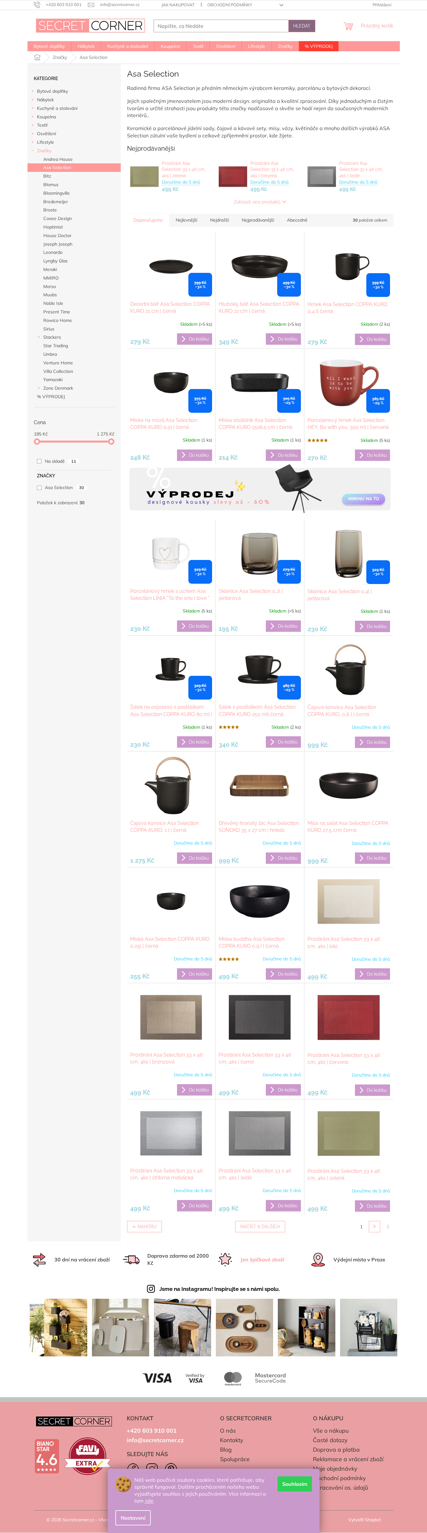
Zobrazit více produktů (257, 201)
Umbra (50, 354)
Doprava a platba (336, 1449)
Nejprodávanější (258, 220)
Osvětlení (46, 133)
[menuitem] (49, 46)
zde (149, 1501)
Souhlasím (294, 1484)
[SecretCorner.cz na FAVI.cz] (87, 1456)
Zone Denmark (58, 388)
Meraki (50, 269)
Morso (49, 286)
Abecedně (297, 220)
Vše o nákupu (331, 1430)
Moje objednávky (335, 1468)
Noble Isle (53, 303)
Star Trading (55, 346)
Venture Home (58, 363)
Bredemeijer (55, 201)
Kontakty (231, 1440)
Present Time (56, 312)
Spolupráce (235, 1459)
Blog (226, 1449)
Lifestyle (45, 142)
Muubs (50, 295)
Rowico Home (57, 320)
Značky (44, 151)
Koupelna (46, 117)
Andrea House (58, 159)
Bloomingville (56, 193)
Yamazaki (53, 379)
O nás (228, 1430)
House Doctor (57, 235)
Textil (42, 125)
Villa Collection (58, 371)
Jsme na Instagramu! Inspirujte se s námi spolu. (219, 1289)
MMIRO (51, 278)
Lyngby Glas (55, 261)
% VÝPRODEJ (51, 396)
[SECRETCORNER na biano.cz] (46, 1456)
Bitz (47, 176)
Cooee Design (57, 218)
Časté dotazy (330, 1440)
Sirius (48, 329)
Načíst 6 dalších (260, 1226)
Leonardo (53, 252)
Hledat (301, 25)
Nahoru (147, 1226)
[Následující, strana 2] (374, 1226)
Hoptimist (53, 227)
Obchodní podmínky (229, 4)
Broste (50, 210)
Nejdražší (219, 220)
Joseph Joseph (57, 244)
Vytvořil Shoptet (364, 1520)
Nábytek (45, 100)
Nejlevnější (186, 220)
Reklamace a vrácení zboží (348, 1459)
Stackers (52, 337)
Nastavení (133, 1518)
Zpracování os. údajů (340, 1487)
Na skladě (60, 461)
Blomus (50, 184)
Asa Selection (57, 167)
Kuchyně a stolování (57, 108)
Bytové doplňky (52, 91)
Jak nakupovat (178, 4)
